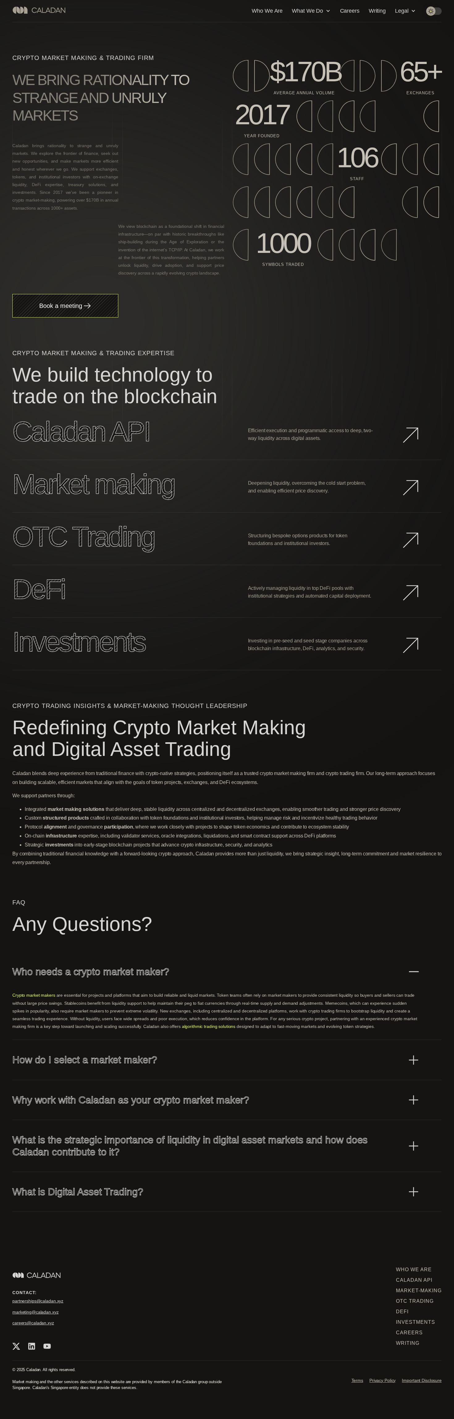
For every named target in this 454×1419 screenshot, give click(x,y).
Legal (401, 11)
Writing (377, 11)
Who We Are (267, 11)
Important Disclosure (422, 1380)
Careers (349, 11)
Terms (357, 1380)
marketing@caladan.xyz (35, 1312)
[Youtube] (47, 1346)
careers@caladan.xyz (33, 1322)
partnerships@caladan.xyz (37, 1300)
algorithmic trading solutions (209, 1026)
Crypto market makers (34, 995)
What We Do (307, 11)
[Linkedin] (31, 1346)
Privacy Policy (382, 1380)
